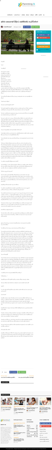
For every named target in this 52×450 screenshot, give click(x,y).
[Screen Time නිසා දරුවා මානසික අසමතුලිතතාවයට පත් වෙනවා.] (19, 401)
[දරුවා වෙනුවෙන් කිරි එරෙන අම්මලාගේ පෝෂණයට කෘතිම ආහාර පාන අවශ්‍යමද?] (45, 401)
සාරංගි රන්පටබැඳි (31, 410)
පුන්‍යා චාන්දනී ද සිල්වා (6, 409)
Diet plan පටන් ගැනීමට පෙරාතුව (26, 377)
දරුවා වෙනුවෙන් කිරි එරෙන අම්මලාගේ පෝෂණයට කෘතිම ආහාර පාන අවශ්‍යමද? (45, 408)
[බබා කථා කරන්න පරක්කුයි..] (6, 401)
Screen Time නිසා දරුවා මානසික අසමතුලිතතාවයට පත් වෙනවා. (19, 409)
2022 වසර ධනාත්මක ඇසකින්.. (8, 377)
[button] (43, 14)
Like (48, 34)
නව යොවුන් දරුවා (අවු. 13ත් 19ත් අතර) (19, 406)
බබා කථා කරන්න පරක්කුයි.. (6, 407)
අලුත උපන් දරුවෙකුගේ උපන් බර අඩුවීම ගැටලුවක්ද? (32, 408)
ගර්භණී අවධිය (29, 406)
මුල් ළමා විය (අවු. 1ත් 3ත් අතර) (6, 406)
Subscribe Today (43, 46)
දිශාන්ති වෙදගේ (8, 26)
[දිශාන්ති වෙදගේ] (2, 27)
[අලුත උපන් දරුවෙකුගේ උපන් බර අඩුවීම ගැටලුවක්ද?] (32, 401)
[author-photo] (2, 409)
